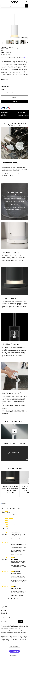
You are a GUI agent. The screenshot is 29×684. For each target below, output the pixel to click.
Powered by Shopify (14, 657)
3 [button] (14, 598)
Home (2, 10)
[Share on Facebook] (2, 108)
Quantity (2, 89)
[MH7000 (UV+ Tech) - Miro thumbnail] (3, 42)
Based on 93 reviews (6, 512)
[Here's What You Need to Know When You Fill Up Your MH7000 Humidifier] (10, 477)
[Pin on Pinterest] (9, 108)
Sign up (20, 621)
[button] (5, 518)
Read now (9, 495)
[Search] (26, 6)
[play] (14, 431)
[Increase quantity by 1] (12, 92)
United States (14, 646)
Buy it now (14, 101)
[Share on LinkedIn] (7, 108)
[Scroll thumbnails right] (27, 42)
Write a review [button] (14, 514)
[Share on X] (4, 108)
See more (14, 499)
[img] (5, 533)
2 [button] (11, 598)
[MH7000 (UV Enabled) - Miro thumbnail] (7, 42)
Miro (3, 50)
